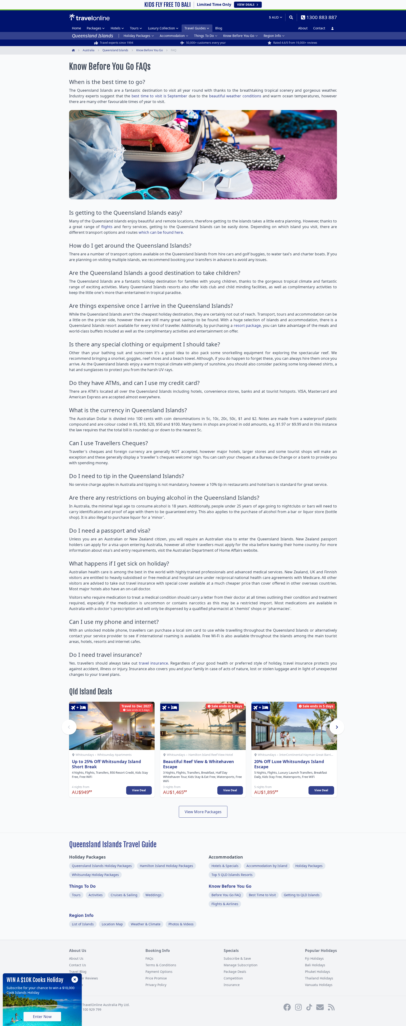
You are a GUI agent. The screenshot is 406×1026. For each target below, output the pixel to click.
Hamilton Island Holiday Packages (166, 866)
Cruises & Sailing (124, 895)
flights (107, 226)
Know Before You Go (238, 35)
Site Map (76, 984)
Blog (218, 28)
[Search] (291, 17)
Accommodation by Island (266, 866)
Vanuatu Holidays (318, 984)
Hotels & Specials (224, 866)
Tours (134, 28)
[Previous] (69, 727)
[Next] (336, 727)
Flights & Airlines (224, 904)
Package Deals (235, 971)
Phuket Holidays (317, 971)
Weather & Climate (145, 924)
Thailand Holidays (319, 978)
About (303, 28)
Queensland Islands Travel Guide (112, 844)
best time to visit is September (159, 96)
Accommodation (172, 35)
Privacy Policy (155, 984)
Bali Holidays (315, 965)
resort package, (248, 325)
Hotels (116, 28)
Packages (94, 28)
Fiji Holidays (314, 958)
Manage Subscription (241, 965)
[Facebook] (287, 1007)
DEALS (245, 5)
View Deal (139, 790)
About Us (76, 958)
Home (76, 28)
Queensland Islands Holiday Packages (102, 866)
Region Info (272, 35)
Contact (319, 28)
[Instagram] (298, 1007)
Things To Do (204, 35)
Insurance (232, 984)
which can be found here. (161, 232)
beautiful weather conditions (235, 96)
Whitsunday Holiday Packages (95, 874)
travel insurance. (154, 663)
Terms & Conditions (160, 965)
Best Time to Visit (262, 895)
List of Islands (83, 924)
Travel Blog (77, 971)
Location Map (112, 924)
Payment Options (158, 971)
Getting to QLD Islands (302, 895)
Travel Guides (195, 28)
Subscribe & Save (237, 958)
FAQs (149, 958)
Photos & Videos (181, 924)
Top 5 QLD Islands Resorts (232, 874)
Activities (96, 895)
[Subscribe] (320, 1007)
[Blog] (331, 1007)
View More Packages (203, 811)
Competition (233, 978)
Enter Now (42, 1016)
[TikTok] (309, 1007)
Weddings (153, 895)
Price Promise (156, 978)
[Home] (89, 17)
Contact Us (77, 965)
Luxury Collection (161, 28)
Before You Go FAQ (226, 895)
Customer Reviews (83, 978)
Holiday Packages (137, 35)
